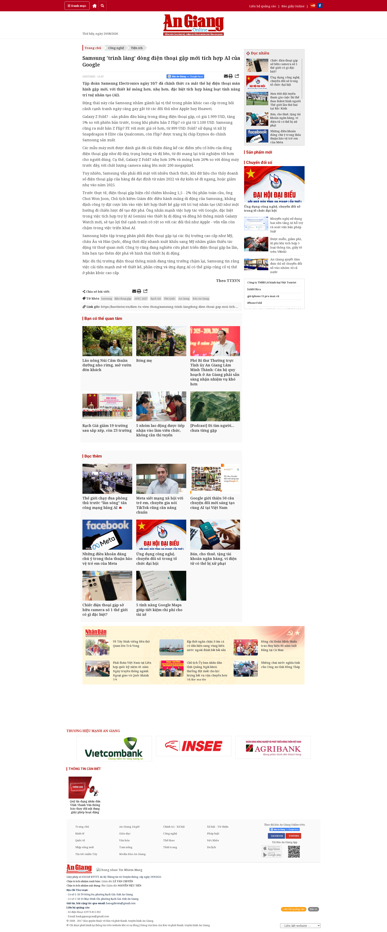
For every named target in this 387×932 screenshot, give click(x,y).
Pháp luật (213, 833)
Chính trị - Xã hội (174, 826)
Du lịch (211, 847)
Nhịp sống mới (84, 847)
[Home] (95, 5)
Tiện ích (137, 48)
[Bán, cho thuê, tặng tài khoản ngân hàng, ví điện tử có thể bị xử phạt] (215, 535)
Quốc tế (80, 840)
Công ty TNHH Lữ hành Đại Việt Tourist (271, 282)
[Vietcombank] (114, 748)
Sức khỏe (213, 840)
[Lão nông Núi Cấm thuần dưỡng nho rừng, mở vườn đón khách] (107, 341)
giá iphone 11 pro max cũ (263, 296)
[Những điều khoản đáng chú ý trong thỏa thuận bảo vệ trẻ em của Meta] (107, 535)
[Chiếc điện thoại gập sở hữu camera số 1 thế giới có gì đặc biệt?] (107, 586)
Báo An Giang (201, 298)
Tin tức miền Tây (86, 854)
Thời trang (170, 847)
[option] (114, 748)
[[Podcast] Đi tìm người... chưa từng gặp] (215, 406)
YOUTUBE (293, 835)
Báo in (313, 909)
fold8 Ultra (254, 289)
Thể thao (169, 840)
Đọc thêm (93, 456)
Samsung (106, 298)
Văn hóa (124, 840)
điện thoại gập (122, 298)
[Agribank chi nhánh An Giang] (273, 747)
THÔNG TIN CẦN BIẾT (85, 769)
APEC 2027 (140, 298)
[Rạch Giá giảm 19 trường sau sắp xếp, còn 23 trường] (107, 406)
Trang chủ (93, 48)
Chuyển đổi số (259, 162)
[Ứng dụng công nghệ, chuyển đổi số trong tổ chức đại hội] (161, 535)
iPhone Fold (254, 303)
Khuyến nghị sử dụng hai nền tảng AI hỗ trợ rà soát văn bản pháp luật (286, 224)
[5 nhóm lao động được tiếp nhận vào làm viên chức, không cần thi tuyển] (161, 406)
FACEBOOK (276, 835)
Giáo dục (125, 833)
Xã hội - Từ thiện (217, 826)
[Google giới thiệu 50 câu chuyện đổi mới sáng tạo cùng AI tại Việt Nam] (215, 479)
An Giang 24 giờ (129, 826)
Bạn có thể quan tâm (103, 318)
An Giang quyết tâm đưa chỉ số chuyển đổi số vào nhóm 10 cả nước (286, 265)
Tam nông (125, 847)
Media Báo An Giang (132, 854)
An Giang (184, 298)
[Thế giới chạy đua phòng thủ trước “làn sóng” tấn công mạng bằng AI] (107, 479)
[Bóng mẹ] (161, 341)
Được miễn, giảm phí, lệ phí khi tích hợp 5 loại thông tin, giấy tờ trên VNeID (286, 245)
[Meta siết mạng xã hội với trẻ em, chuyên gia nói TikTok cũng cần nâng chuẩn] (161, 479)
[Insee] (193, 746)
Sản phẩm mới (259, 152)
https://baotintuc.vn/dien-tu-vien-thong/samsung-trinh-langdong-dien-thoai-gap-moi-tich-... (162, 307)
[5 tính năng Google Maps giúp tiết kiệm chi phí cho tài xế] (161, 586)
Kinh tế (79, 833)
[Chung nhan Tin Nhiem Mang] (117, 870)
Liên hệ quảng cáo (262, 6)
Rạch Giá (156, 298)
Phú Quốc (169, 298)
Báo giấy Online (293, 6)
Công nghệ (116, 48)
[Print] (231, 76)
